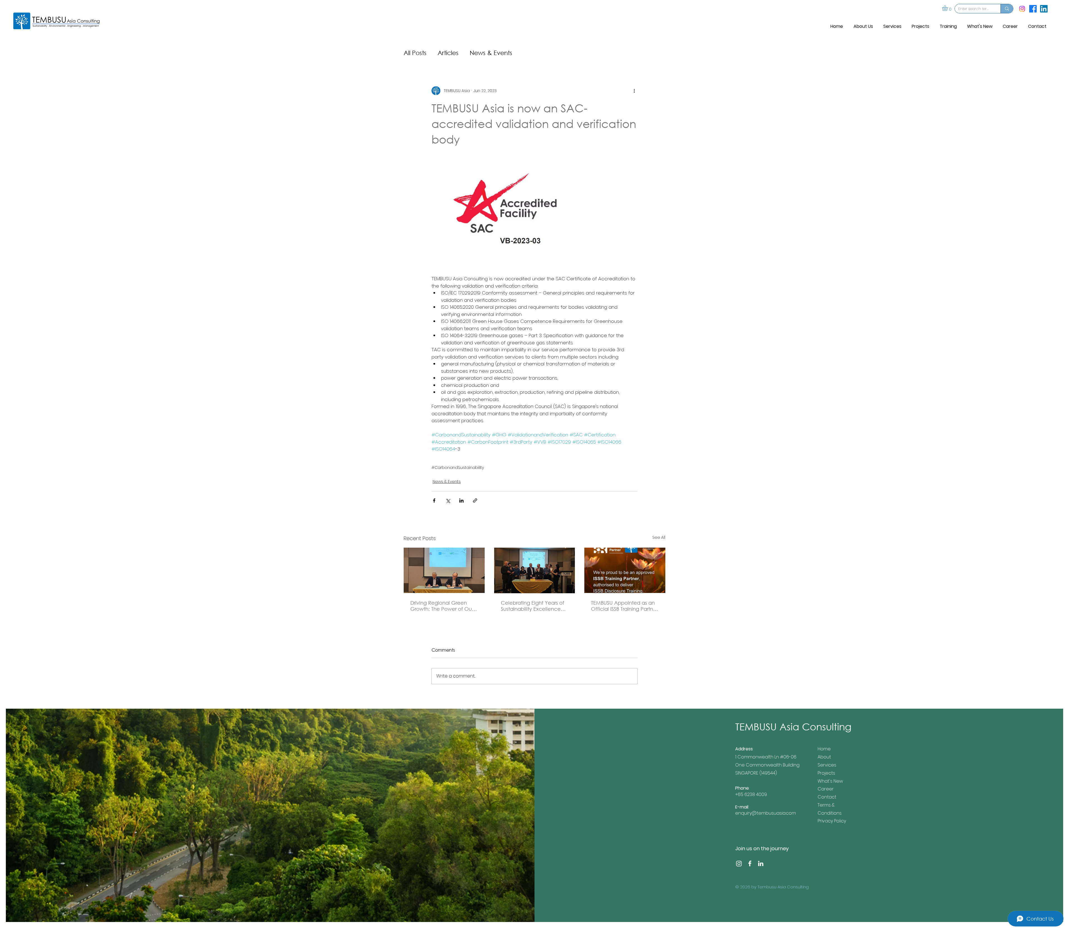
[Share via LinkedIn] (461, 500)
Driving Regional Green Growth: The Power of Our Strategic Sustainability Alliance (441, 606)
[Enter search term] (1007, 8)
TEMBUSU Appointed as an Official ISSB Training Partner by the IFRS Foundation (624, 606)
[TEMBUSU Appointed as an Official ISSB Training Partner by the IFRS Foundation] (624, 570)
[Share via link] (475, 500)
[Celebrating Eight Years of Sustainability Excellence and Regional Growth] (534, 570)
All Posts (415, 52)
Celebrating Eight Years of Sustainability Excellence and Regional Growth (532, 606)
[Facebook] (750, 863)
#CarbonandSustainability (457, 467)
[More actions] (634, 90)
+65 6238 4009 (751, 794)
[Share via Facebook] (434, 500)
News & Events (491, 52)
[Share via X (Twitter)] (447, 500)
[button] (948, 8)
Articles (448, 52)
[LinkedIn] (760, 863)
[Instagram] (1022, 9)
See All (658, 537)
